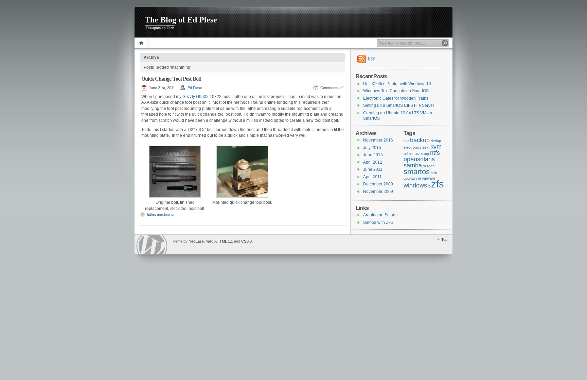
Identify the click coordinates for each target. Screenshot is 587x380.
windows (415, 185)
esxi (426, 147)
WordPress (151, 244)
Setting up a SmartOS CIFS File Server (398, 105)
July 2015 (372, 147)
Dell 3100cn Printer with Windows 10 (397, 83)
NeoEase (196, 241)
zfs (437, 183)
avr (406, 141)
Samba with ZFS (378, 222)
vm (418, 178)
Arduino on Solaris (380, 215)
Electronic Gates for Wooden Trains (395, 98)
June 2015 (373, 154)
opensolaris (419, 159)
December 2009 (378, 184)
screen (428, 166)
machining (165, 214)
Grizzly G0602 (195, 96)
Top (444, 239)
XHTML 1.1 (223, 241)
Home (142, 43)
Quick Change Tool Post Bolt (171, 79)
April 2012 (372, 162)
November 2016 (378, 140)
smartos (417, 171)
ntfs (435, 152)
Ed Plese (195, 88)
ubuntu (409, 178)
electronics (413, 147)
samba (413, 165)
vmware (428, 178)
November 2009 (378, 191)
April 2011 (372, 177)
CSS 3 (246, 241)
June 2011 (373, 169)
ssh (434, 173)
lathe (151, 214)
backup (420, 140)
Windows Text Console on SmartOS (396, 90)
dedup (436, 141)
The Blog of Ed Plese (181, 19)
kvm (436, 146)
